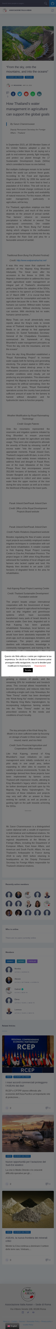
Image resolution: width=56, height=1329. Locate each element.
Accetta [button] (28, 670)
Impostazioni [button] (40, 666)
